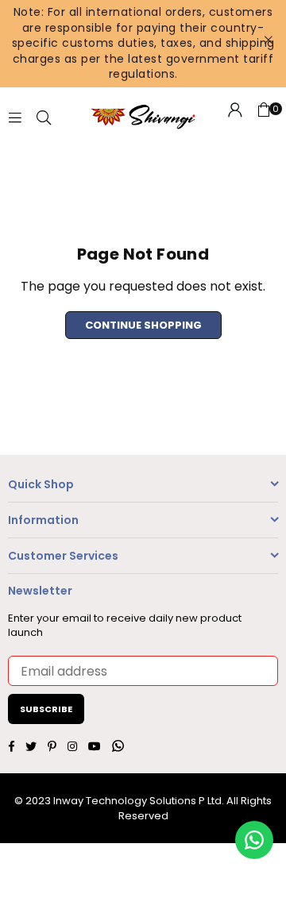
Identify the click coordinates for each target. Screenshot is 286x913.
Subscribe (46, 709)
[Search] (43, 116)
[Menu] (15, 116)
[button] (263, 116)
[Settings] (235, 116)
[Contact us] (254, 840)
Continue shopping (143, 325)
